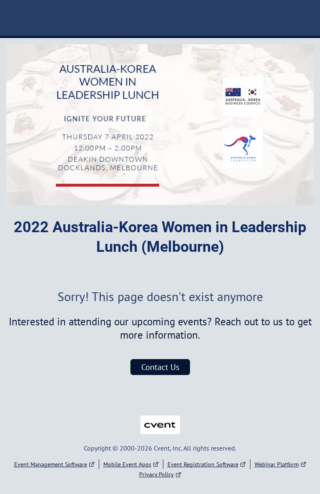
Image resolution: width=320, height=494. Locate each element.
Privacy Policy (156, 474)
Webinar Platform (277, 464)
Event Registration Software (203, 464)
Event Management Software (50, 464)
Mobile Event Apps (127, 464)
